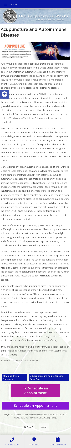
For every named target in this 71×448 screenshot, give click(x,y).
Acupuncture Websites (14, 414)
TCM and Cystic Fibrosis (11, 377)
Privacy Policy (49, 417)
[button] (4, 94)
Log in (44, 427)
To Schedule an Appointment (35, 390)
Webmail (28, 427)
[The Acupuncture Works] (35, 16)
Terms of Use (36, 417)
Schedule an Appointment (35, 405)
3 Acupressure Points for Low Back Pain (46, 377)
